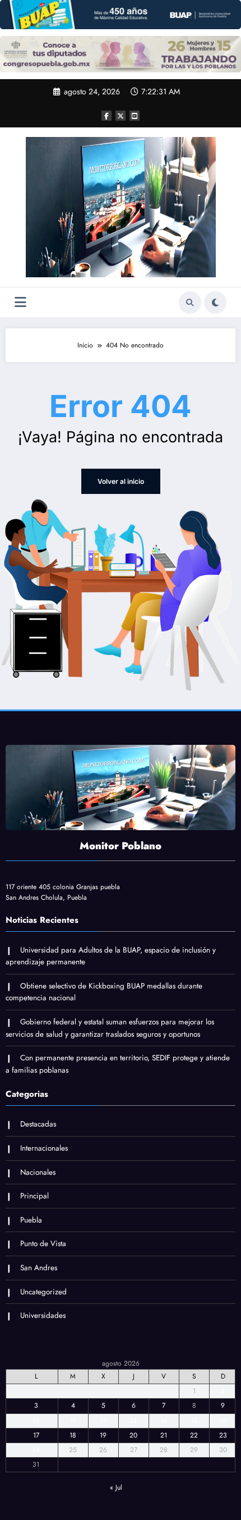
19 (103, 1435)
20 (133, 1435)
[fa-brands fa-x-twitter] (120, 116)
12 (103, 1421)
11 (73, 1421)
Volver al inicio (121, 481)
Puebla (31, 1220)
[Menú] (20, 302)
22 (194, 1435)
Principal (34, 1196)
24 (36, 1450)
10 (36, 1421)
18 (72, 1435)
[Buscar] (190, 302)
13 (133, 1421)
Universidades (43, 1315)
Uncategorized (43, 1291)
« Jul (116, 1487)
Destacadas (38, 1124)
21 (163, 1435)
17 (36, 1435)
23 (223, 1435)
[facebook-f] (106, 116)
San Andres (38, 1267)
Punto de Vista (43, 1243)
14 (163, 1421)
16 (223, 1421)
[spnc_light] (215, 302)
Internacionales (44, 1148)
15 (194, 1421)
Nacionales (37, 1172)
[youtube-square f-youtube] (134, 116)
